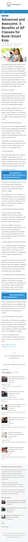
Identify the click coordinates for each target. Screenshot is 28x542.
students (4, 291)
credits (16, 308)
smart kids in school (9, 346)
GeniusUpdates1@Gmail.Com (14, 537)
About (3, 523)
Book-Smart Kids (11, 344)
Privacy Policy (5, 526)
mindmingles (6, 43)
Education (5, 15)
